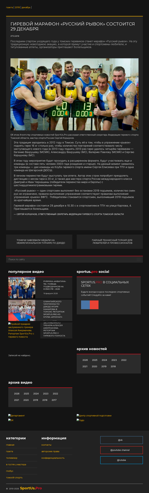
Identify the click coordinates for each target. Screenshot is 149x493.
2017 (54, 400)
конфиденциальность (52, 457)
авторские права (50, 451)
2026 (85, 360)
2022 (123, 360)
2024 (104, 360)
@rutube (121, 460)
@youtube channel (120, 450)
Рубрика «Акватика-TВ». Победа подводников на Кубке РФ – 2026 (54, 285)
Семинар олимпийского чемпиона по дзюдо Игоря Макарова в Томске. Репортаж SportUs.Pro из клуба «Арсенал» (53, 308)
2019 (103, 366)
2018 (113, 366)
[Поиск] (139, 259)
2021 (85, 366)
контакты (46, 444)
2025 (94, 360)
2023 (114, 360)
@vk (120, 440)
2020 (94, 366)
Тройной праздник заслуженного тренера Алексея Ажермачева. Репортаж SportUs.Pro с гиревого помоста (54, 328)
